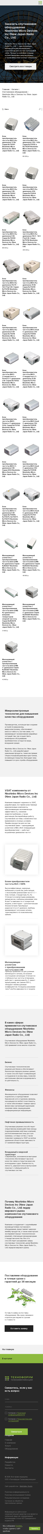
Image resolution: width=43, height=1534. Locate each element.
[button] (19, 1328)
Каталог (15, 89)
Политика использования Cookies (18, 1495)
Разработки (10, 1462)
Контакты (9, 1468)
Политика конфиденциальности (17, 1492)
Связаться (16, 1432)
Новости (9, 1465)
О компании (10, 1443)
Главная (5, 89)
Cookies (18, 1526)
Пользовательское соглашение (17, 1498)
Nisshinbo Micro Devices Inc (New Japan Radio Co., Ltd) (19, 95)
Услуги (8, 1446)
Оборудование (11, 1449)
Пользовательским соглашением (20, 1420)
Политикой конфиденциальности (17, 1414)
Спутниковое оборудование (14, 92)
